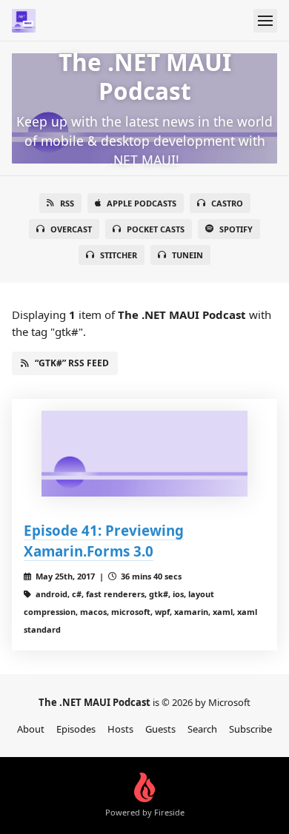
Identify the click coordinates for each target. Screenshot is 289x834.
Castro (227, 203)
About (30, 729)
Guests (160, 729)
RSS (67, 203)
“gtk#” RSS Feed (72, 363)
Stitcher (118, 254)
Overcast (71, 229)
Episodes (76, 729)
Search (202, 729)
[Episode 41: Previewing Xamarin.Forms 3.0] (144, 454)
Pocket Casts (156, 229)
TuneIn (187, 254)
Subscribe (250, 729)
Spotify (236, 229)
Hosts (120, 729)
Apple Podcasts (141, 203)
